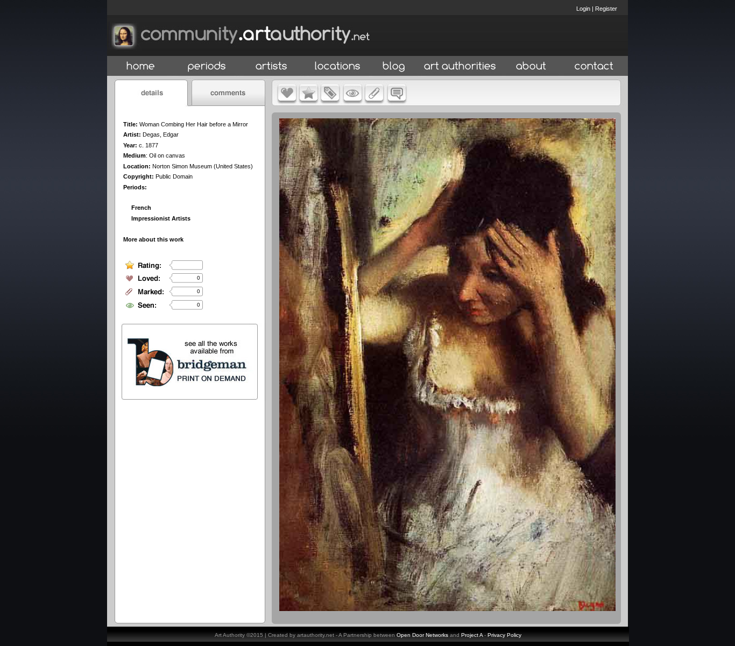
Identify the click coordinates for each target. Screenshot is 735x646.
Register (606, 8)
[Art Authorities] (460, 66)
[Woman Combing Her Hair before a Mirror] (447, 608)
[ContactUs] (594, 66)
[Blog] (394, 66)
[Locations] (337, 66)
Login (583, 8)
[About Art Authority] (531, 66)
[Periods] (206, 66)
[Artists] (272, 66)
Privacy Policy (504, 635)
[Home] (140, 66)
